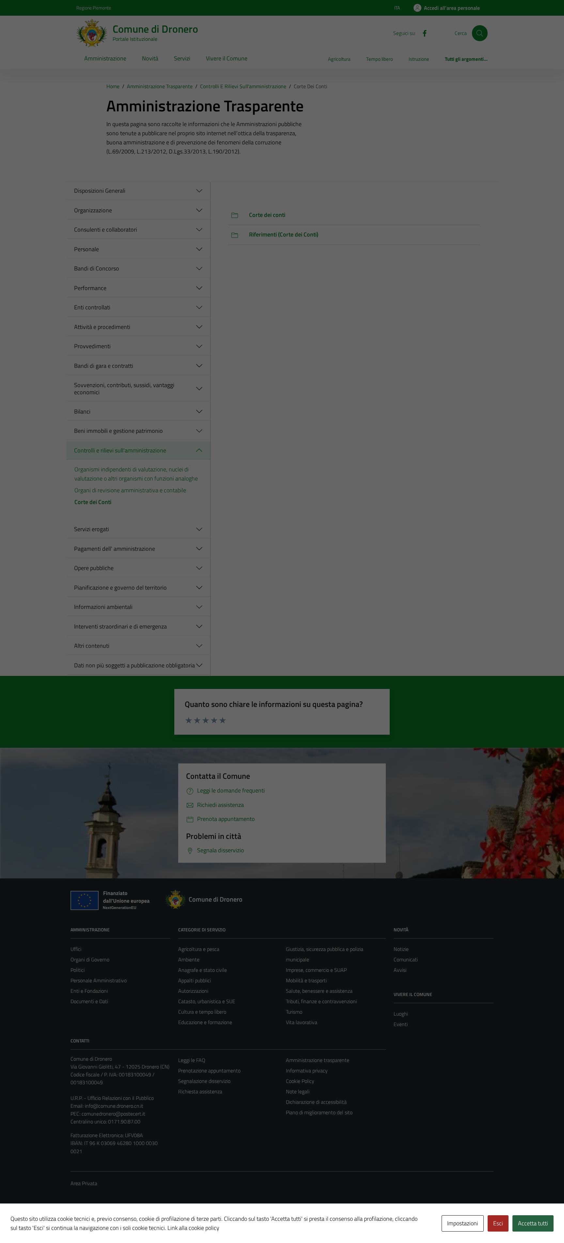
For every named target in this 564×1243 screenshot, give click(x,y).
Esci (498, 1223)
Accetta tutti (533, 1223)
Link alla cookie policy (193, 1227)
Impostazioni (462, 1223)
